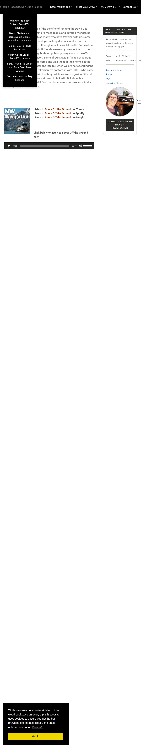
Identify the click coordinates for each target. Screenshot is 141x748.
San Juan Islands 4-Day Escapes (19, 78)
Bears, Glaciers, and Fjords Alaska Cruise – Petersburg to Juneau (20, 37)
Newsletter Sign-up (114, 83)
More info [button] (37, 727)
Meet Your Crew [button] (85, 6)
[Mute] (80, 146)
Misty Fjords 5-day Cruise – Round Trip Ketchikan (19, 24)
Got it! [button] (36, 736)
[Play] (8, 146)
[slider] (88, 145)
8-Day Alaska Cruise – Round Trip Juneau (19, 56)
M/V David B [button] (108, 6)
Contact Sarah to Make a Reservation (120, 124)
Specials (109, 74)
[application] (49, 145)
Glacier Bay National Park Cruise (20, 47)
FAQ (108, 78)
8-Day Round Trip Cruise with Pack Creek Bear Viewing (19, 67)
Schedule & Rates (114, 69)
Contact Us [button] (129, 6)
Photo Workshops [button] (59, 6)
